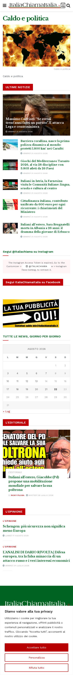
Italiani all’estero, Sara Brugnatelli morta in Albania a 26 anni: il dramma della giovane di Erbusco (45, 228)
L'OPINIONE (9, 521)
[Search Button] (68, 5)
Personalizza (37, 657)
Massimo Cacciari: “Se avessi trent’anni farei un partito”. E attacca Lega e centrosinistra (35, 123)
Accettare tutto (36, 647)
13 (36, 381)
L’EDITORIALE (15, 472)
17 (8, 389)
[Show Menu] (4, 5)
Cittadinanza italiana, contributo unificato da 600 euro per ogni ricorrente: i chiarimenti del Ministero (44, 206)
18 (17, 389)
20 (36, 389)
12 (27, 381)
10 (8, 381)
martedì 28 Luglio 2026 (40, 495)
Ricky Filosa (17, 495)
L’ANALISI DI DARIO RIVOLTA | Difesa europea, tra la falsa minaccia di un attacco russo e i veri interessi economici (36, 556)
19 (27, 389)
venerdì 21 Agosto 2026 (20, 132)
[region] (36, 640)
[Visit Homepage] (36, 6)
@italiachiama (37, 266)
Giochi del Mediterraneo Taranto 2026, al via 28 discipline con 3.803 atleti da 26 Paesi (45, 164)
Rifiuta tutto (36, 667)
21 (46, 389)
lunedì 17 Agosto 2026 (16, 536)
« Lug (6, 411)
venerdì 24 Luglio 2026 (16, 566)
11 (17, 381)
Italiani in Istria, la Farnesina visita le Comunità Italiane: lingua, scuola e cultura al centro (45, 184)
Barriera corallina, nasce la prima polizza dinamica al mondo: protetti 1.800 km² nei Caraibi (45, 144)
